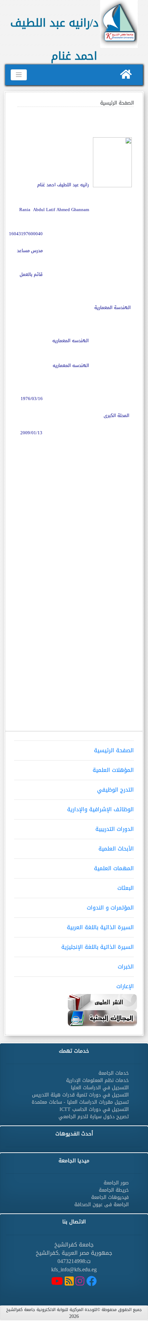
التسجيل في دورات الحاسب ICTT (94, 1109)
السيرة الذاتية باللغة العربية (100, 927)
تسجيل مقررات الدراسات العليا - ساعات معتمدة (80, 1102)
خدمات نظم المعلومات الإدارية (97, 1080)
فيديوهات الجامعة (110, 1197)
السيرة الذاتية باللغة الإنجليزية (97, 947)
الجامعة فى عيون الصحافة (101, 1204)
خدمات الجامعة (113, 1073)
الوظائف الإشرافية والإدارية (100, 809)
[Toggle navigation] (19, 74)
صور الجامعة (116, 1183)
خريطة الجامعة (114, 1190)
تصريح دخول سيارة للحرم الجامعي (94, 1116)
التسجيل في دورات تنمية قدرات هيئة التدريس (80, 1095)
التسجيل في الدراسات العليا (100, 1087)
